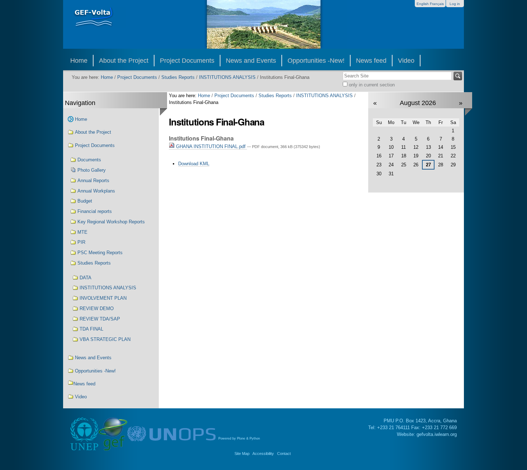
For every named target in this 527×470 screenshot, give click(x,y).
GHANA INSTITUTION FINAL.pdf (211, 146)
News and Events (251, 60)
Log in (455, 4)
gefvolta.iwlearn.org (437, 434)
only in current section (371, 84)
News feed (371, 60)
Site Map (242, 453)
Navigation (80, 102)
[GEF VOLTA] (94, 21)
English (423, 4)
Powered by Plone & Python (239, 438)
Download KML (193, 163)
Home (78, 60)
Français (437, 4)
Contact (284, 453)
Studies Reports (178, 77)
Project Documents (187, 60)
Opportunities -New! (316, 60)
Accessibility (263, 453)
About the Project (123, 60)
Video (406, 60)
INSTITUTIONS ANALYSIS (227, 77)
